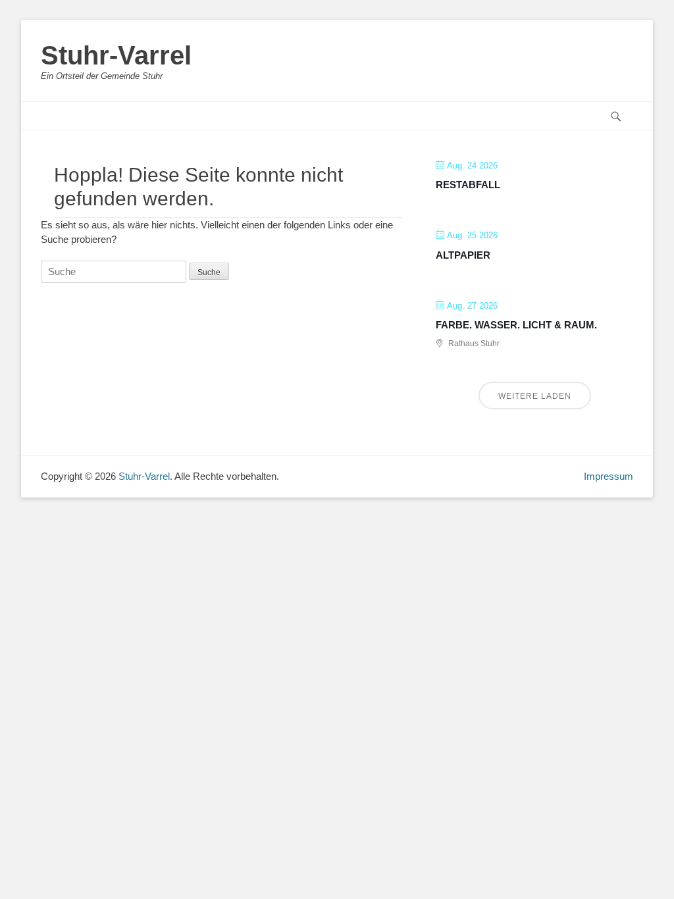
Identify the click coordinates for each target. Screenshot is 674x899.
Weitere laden (534, 396)
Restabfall (468, 184)
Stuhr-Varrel (116, 55)
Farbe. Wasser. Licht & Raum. (516, 324)
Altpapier (463, 255)
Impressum (608, 476)
